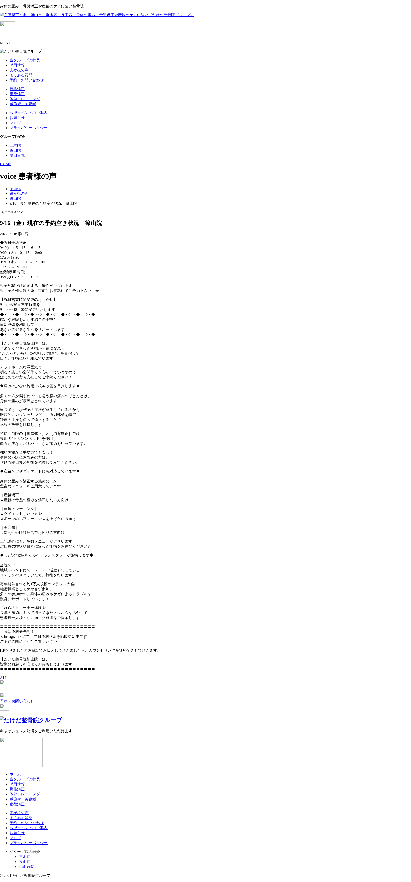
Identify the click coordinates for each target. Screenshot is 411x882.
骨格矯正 (17, 89)
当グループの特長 (25, 60)
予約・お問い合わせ (27, 80)
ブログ (15, 123)
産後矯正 (17, 94)
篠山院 (15, 150)
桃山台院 (17, 155)
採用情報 (17, 65)
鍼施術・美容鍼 (23, 104)
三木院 (15, 145)
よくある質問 (21, 75)
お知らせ (17, 118)
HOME (5, 164)
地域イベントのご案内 (29, 113)
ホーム (15, 774)
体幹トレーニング (25, 99)
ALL (4, 678)
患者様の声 (19, 70)
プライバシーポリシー (29, 128)
